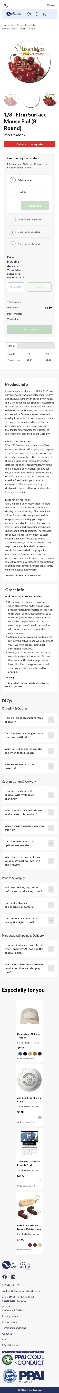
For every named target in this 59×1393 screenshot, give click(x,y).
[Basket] (45, 14)
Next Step (35, 205)
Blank (10, 345)
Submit (40, 287)
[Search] (37, 14)
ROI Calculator (10, 1345)
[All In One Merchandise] (13, 14)
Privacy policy (10, 1316)
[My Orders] (29, 14)
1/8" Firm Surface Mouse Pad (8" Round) (19, 29)
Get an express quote (29, 144)
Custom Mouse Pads (26, 25)
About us (7, 1333)
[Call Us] (6, 6)
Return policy (9, 1321)
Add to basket (29, 329)
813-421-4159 (10, 1285)
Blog (4, 1339)
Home (5, 25)
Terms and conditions (14, 1327)
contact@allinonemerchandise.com (18, 1290)
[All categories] (52, 14)
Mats (12, 25)
